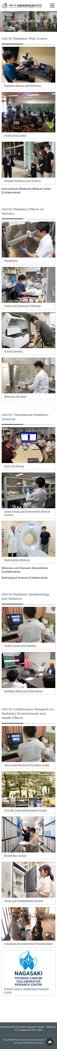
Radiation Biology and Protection (22, 85)
